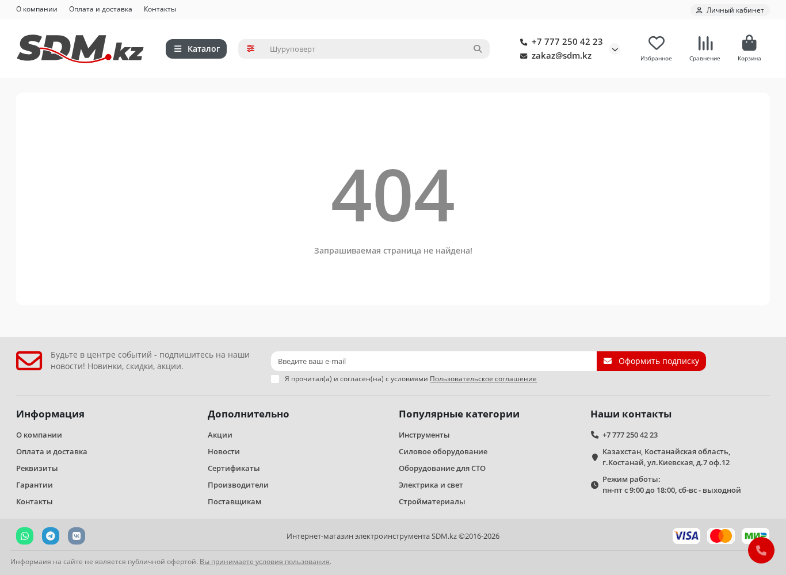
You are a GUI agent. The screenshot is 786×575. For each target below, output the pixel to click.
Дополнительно (248, 413)
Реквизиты (37, 468)
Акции (220, 435)
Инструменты (424, 435)
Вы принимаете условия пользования (265, 561)
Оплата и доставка (100, 8)
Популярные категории (459, 413)
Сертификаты (234, 468)
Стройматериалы (432, 501)
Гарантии (34, 485)
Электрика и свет (431, 485)
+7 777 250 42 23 (567, 42)
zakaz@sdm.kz (562, 55)
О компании (37, 8)
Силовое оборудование (443, 451)
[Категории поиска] (250, 49)
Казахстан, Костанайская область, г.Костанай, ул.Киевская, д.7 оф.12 (666, 456)
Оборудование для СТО (442, 468)
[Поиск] (477, 49)
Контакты (160, 8)
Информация (50, 413)
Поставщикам (234, 501)
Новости (224, 451)
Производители (238, 485)
